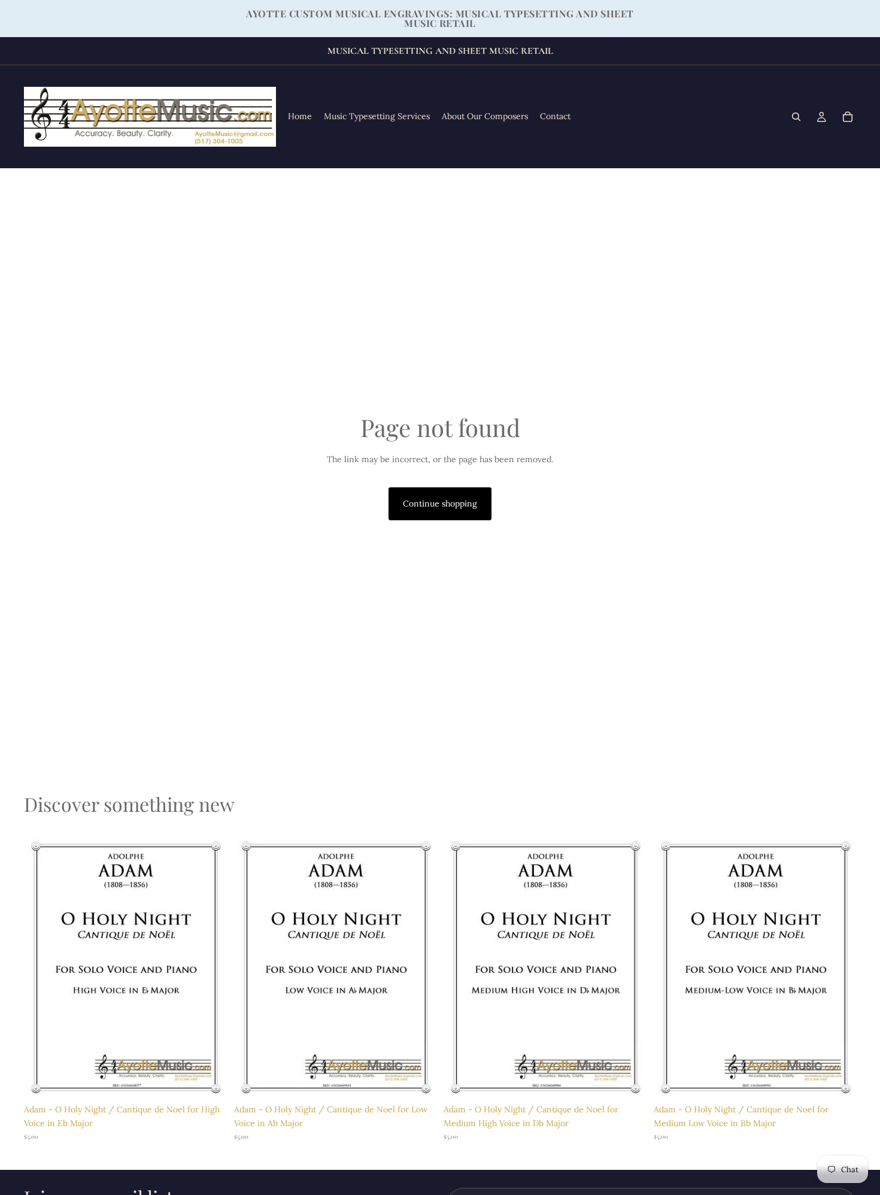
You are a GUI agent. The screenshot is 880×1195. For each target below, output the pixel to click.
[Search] (796, 117)
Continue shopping (440, 503)
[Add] (208, 1080)
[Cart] (848, 117)
